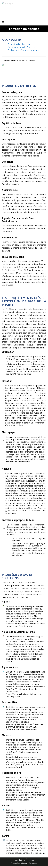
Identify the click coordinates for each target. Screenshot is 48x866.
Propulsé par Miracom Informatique (24, 863)
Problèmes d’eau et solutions (23, 49)
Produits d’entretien (18, 43)
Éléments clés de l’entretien (22, 46)
